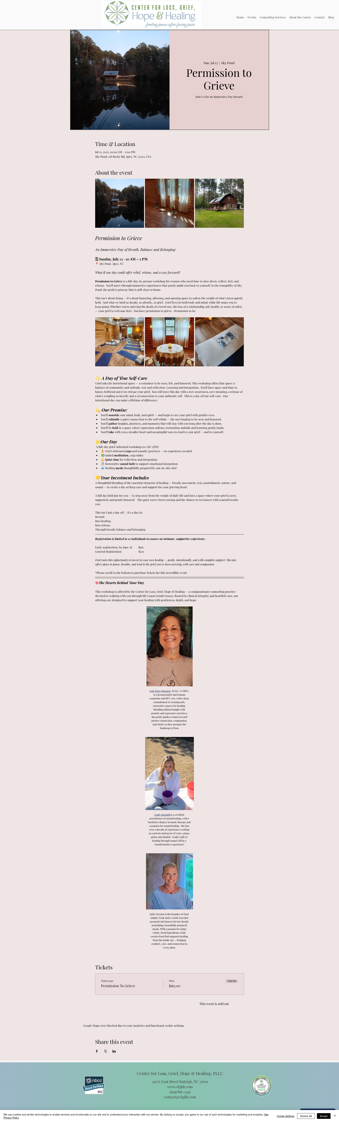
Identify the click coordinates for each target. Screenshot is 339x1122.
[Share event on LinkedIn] (114, 605)
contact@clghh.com (180, 651)
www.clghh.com (180, 641)
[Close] (335, 1116)
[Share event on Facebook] (97, 605)
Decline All (306, 1116)
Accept (324, 1116)
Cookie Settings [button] (285, 1116)
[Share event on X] (105, 605)
